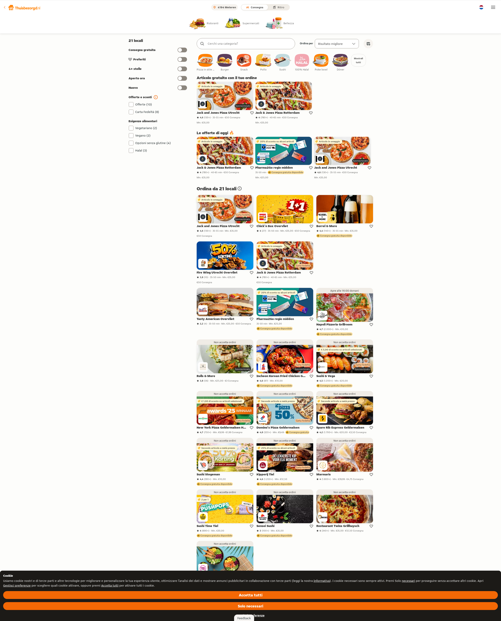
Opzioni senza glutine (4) (153, 143)
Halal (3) (141, 150)
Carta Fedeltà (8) (147, 112)
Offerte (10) (143, 104)
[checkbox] (205, 62)
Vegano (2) (143, 135)
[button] (22, 7)
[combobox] (250, 43)
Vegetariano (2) (146, 128)
